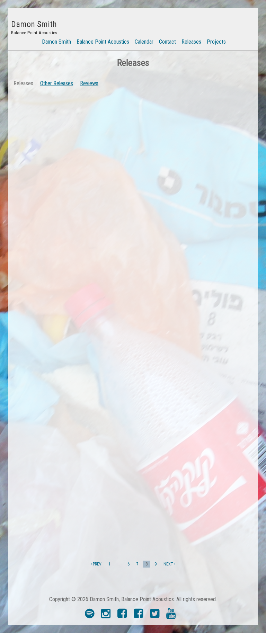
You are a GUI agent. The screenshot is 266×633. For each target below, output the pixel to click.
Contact (167, 41)
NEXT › (169, 564)
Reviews (89, 83)
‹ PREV (96, 564)
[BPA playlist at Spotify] (89, 615)
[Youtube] (171, 615)
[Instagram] (105, 615)
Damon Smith (56, 41)
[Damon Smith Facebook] (138, 615)
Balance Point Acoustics (103, 41)
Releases (191, 41)
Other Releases (56, 83)
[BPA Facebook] (122, 615)
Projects (216, 41)
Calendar (144, 41)
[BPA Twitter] (154, 615)
